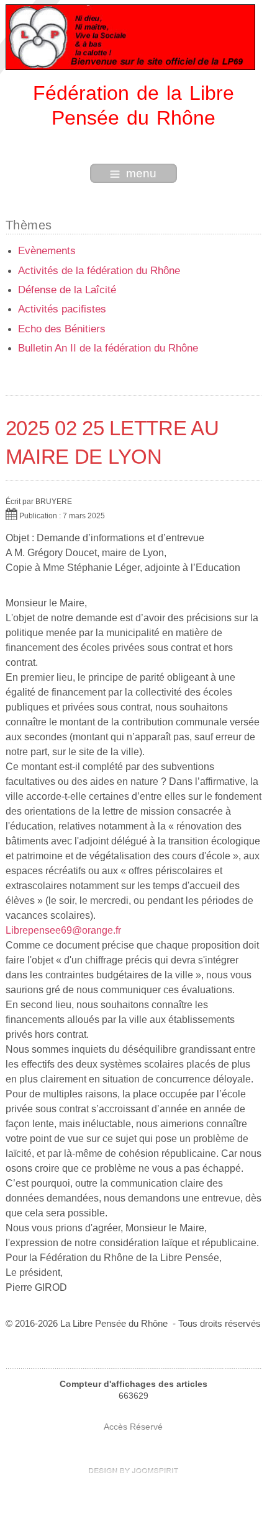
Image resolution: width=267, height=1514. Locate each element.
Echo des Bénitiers (62, 329)
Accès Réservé (133, 1427)
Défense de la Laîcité (67, 290)
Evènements (47, 251)
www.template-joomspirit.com (133, 1470)
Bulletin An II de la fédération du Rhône (108, 348)
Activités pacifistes (62, 309)
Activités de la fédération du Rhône (99, 271)
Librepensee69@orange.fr (63, 930)
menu (141, 173)
